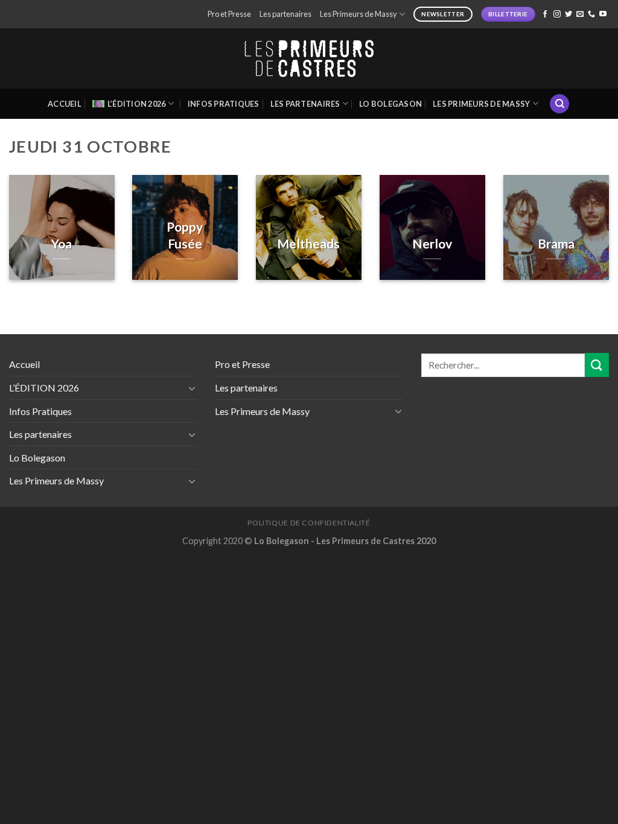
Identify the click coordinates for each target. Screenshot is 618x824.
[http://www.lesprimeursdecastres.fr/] (309, 58)
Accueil (64, 104)
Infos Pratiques (224, 104)
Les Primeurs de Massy (358, 14)
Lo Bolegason (390, 104)
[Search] (559, 104)
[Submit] (597, 364)
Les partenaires (285, 14)
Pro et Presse (229, 14)
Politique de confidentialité (308, 522)
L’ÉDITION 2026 (136, 104)
